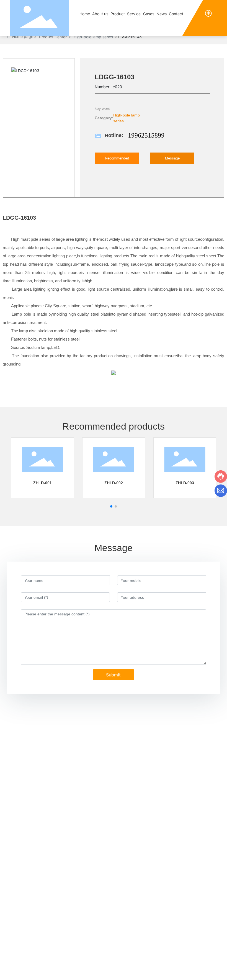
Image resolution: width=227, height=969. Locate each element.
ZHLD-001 (42, 483)
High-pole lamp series (93, 36)
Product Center (53, 36)
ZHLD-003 (185, 483)
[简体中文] (208, 13)
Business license (205, 954)
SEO (183, 954)
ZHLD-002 (113, 483)
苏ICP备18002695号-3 (110, 957)
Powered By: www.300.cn (155, 954)
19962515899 (146, 135)
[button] (111, 506)
